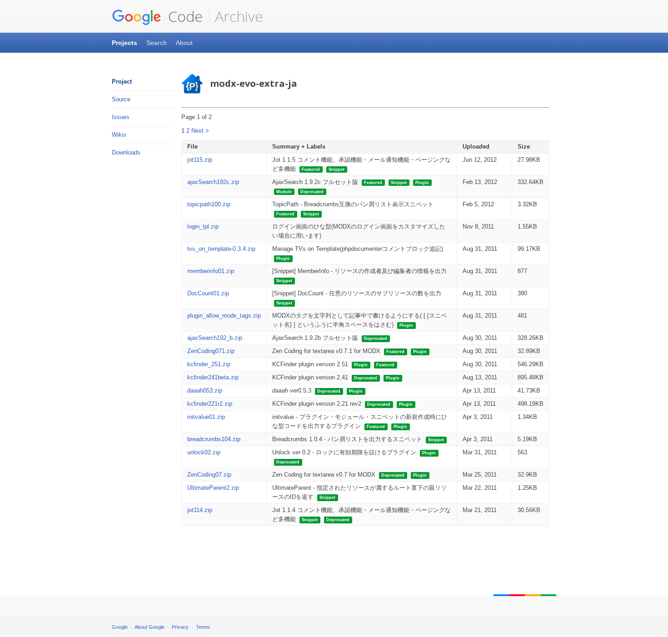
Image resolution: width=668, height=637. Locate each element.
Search (156, 42)
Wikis (119, 134)
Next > (200, 130)
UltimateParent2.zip (213, 487)
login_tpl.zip (203, 226)
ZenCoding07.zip (209, 474)
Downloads (126, 152)
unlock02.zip (203, 452)
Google (120, 627)
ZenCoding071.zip (210, 351)
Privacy (180, 627)
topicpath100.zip (208, 204)
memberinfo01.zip (210, 271)
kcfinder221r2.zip (209, 403)
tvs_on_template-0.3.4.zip (221, 248)
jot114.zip (199, 510)
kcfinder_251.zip (208, 364)
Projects (124, 42)
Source (121, 99)
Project (122, 81)
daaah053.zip (204, 390)
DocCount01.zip (208, 293)
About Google (150, 627)
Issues (121, 117)
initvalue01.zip (206, 416)
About (184, 42)
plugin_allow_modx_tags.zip (224, 315)
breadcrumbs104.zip (213, 439)
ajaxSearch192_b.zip (214, 337)
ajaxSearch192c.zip (213, 182)
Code (184, 16)
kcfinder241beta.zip (213, 377)
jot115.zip (199, 159)
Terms (203, 627)
